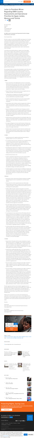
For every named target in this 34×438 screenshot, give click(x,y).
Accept (26, 434)
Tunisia (30, 336)
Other (15, 326)
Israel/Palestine (6, 4)
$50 (7, 324)
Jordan (17, 336)
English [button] (21, 1)
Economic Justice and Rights (12, 337)
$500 (7, 326)
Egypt (15, 336)
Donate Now (27, 1)
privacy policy (6, 435)
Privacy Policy (11, 423)
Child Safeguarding (4, 424)
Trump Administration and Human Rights (15, 4)
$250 (16, 324)
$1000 (11, 326)
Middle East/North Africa (8, 336)
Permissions (15, 423)
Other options (30, 434)
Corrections (6, 423)
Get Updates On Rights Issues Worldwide (10, 415)
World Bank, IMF (20, 337)
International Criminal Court (26, 4)
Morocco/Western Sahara (23, 336)
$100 (11, 324)
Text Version (8, 424)
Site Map (19, 423)
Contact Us (2, 423)
